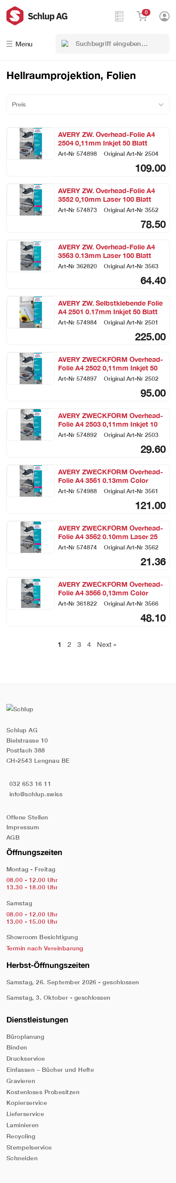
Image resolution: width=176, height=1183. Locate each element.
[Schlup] (60, 15)
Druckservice (25, 1058)
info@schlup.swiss (35, 794)
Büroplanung (25, 1036)
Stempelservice (29, 1147)
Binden (16, 1047)
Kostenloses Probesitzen (42, 1091)
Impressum (22, 827)
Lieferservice (25, 1113)
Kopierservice (26, 1102)
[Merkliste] (119, 15)
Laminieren (22, 1124)
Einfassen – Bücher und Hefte (50, 1069)
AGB (13, 837)
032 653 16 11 (30, 783)
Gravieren (20, 1080)
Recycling (20, 1136)
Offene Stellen (27, 817)
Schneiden (22, 1158)
